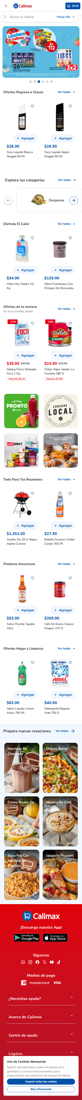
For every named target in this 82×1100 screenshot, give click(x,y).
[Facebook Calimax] (37, 963)
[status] (41, 1076)
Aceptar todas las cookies (41, 1081)
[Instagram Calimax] (30, 963)
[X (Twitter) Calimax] (44, 963)
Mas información (41, 1089)
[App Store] (55, 938)
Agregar (27, 138)
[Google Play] (26, 938)
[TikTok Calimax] (59, 963)
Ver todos (64, 92)
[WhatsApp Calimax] (23, 963)
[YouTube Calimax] (52, 963)
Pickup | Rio (63, 17)
